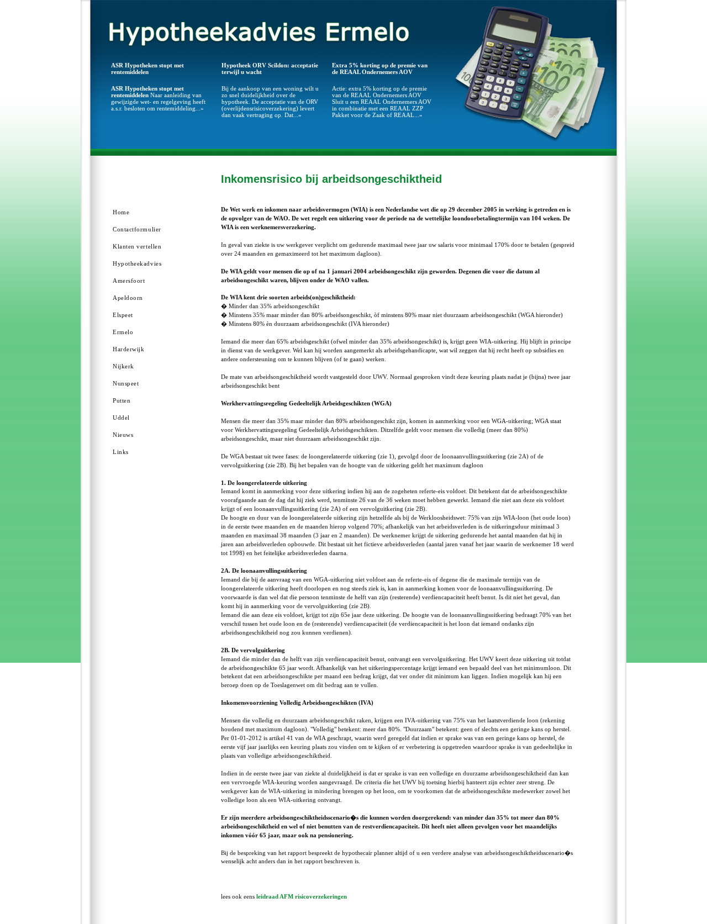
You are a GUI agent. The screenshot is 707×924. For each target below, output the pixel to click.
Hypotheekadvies (137, 263)
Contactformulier (137, 229)
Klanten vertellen (137, 246)
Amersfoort (129, 280)
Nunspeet (126, 383)
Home (121, 212)
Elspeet (123, 314)
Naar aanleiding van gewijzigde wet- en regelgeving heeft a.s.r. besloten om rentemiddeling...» (158, 98)
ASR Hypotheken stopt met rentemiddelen (147, 68)
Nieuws (123, 434)
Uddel (121, 417)
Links (121, 451)
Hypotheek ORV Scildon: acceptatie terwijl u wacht (269, 68)
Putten (121, 400)
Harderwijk (129, 349)
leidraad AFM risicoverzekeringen (301, 896)
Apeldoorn (128, 297)
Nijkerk (123, 366)
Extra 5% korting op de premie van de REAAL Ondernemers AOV (380, 68)
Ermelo (123, 332)
